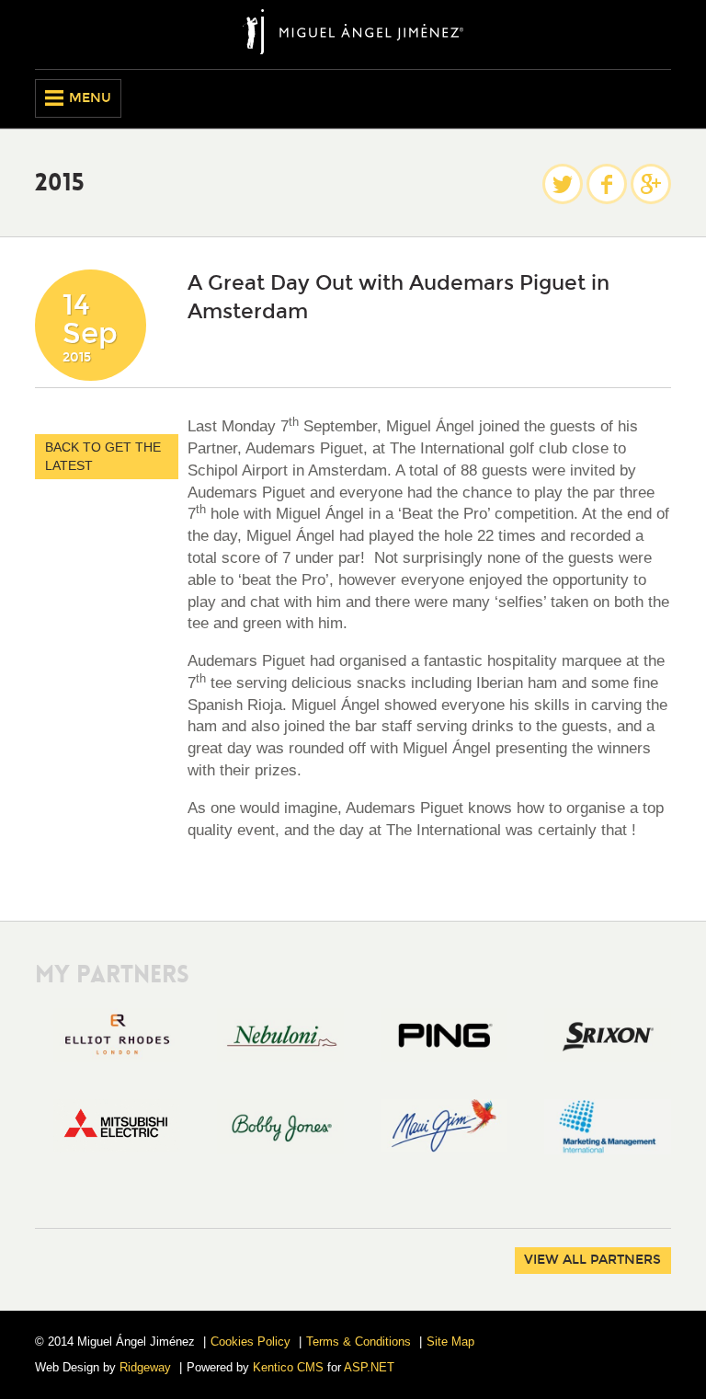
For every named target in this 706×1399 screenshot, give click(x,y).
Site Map (450, 1341)
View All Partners (592, 1259)
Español (657, 98)
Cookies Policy (250, 1341)
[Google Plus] (651, 184)
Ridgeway (145, 1367)
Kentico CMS (288, 1367)
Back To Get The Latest (103, 456)
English (626, 98)
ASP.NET (369, 1367)
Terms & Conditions (358, 1341)
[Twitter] (562, 184)
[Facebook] (606, 184)
